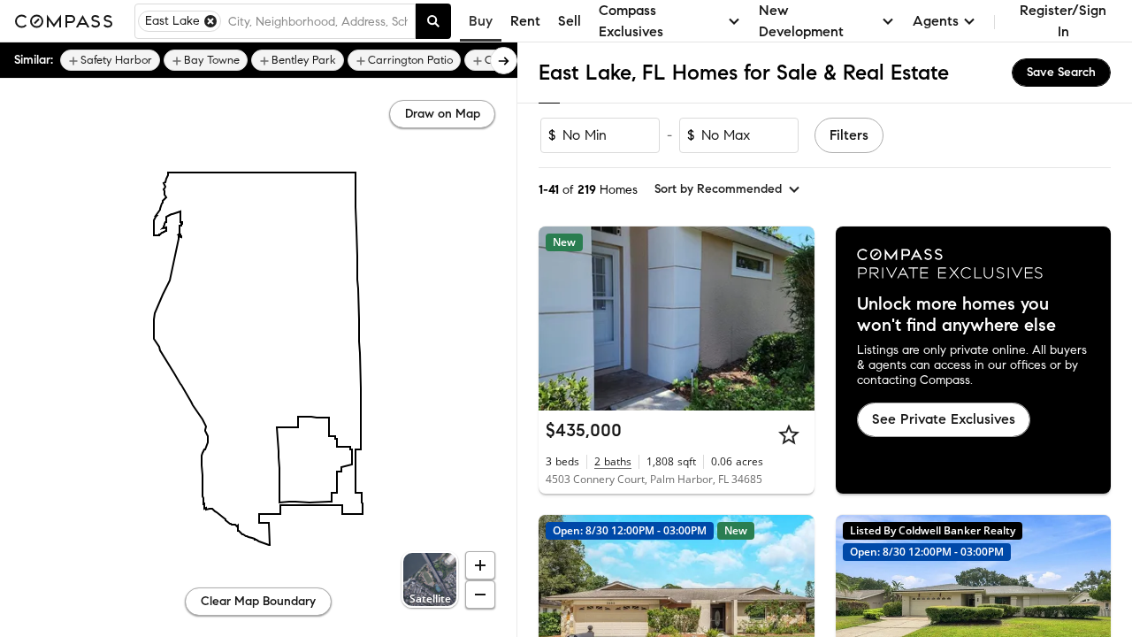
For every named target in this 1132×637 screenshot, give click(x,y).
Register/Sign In (1063, 21)
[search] (433, 21)
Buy (481, 20)
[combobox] (318, 21)
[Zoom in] (480, 565)
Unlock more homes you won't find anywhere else (956, 315)
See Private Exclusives (943, 419)
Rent (525, 20)
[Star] (788, 434)
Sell (569, 20)
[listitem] (110, 60)
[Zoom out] (480, 594)
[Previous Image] (560, 318)
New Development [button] (801, 21)
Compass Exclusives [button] (631, 21)
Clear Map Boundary (258, 601)
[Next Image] (793, 318)
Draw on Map (442, 113)
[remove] (210, 21)
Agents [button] (936, 20)
